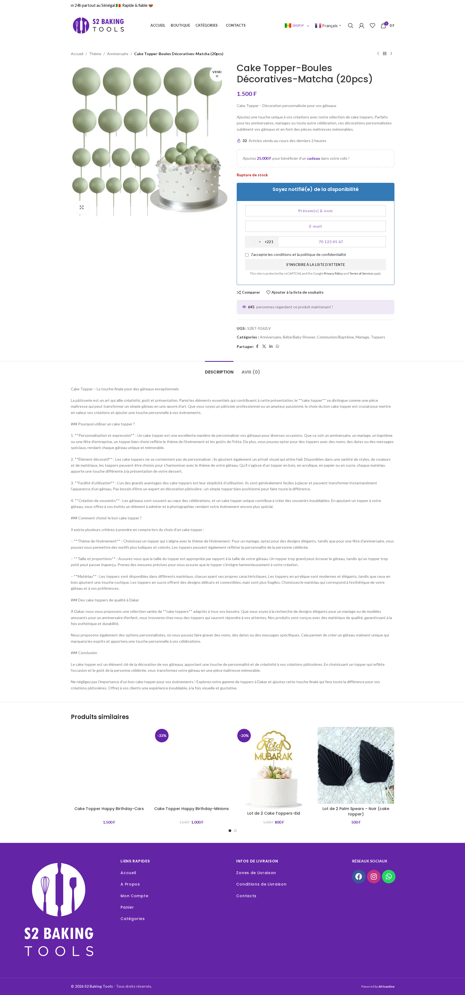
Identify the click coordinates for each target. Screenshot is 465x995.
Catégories (133, 918)
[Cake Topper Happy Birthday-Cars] (109, 765)
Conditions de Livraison (261, 884)
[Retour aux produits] (384, 54)
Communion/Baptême (335, 337)
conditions (283, 254)
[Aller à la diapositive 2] (235, 830)
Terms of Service (361, 273)
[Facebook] (359, 876)
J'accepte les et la (298, 254)
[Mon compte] (361, 25)
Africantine (386, 986)
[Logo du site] (98, 25)
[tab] (219, 369)
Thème (95, 53)
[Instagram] (374, 876)
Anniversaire (117, 53)
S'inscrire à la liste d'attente (315, 264)
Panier (127, 907)
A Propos (130, 884)
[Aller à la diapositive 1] (230, 830)
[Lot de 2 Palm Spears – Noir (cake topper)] (356, 765)
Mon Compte (134, 896)
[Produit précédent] (378, 54)
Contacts (246, 896)
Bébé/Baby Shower (299, 337)
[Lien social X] (264, 346)
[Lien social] (271, 346)
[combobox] (262, 242)
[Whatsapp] (389, 876)
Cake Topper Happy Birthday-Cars (109, 808)
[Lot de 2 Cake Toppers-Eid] (273, 767)
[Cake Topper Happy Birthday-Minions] (191, 765)
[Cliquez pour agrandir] (81, 207)
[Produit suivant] (391, 54)
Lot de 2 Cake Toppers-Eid (273, 813)
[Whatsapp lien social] (277, 346)
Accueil (77, 53)
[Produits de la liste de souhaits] (372, 25)
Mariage (362, 337)
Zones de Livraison (256, 872)
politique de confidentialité (323, 254)
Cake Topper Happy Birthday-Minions (191, 808)
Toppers (378, 337)
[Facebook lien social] (257, 346)
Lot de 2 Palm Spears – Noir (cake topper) (355, 811)
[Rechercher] (350, 25)
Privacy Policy (333, 273)
